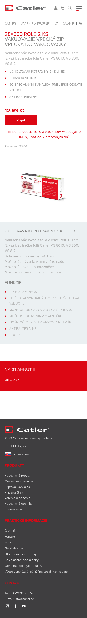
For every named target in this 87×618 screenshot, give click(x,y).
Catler (10, 23)
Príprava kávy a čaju (18, 486)
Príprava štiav (14, 492)
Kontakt (10, 536)
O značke (11, 530)
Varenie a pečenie (35, 23)
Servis (9, 542)
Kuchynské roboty (17, 475)
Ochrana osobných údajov (23, 565)
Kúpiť (20, 120)
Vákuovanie (64, 23)
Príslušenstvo (14, 509)
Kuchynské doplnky (18, 503)
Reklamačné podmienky (22, 560)
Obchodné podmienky (21, 554)
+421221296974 (22, 593)
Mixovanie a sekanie (19, 481)
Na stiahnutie (14, 548)
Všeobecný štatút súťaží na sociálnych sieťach (37, 571)
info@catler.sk (24, 599)
